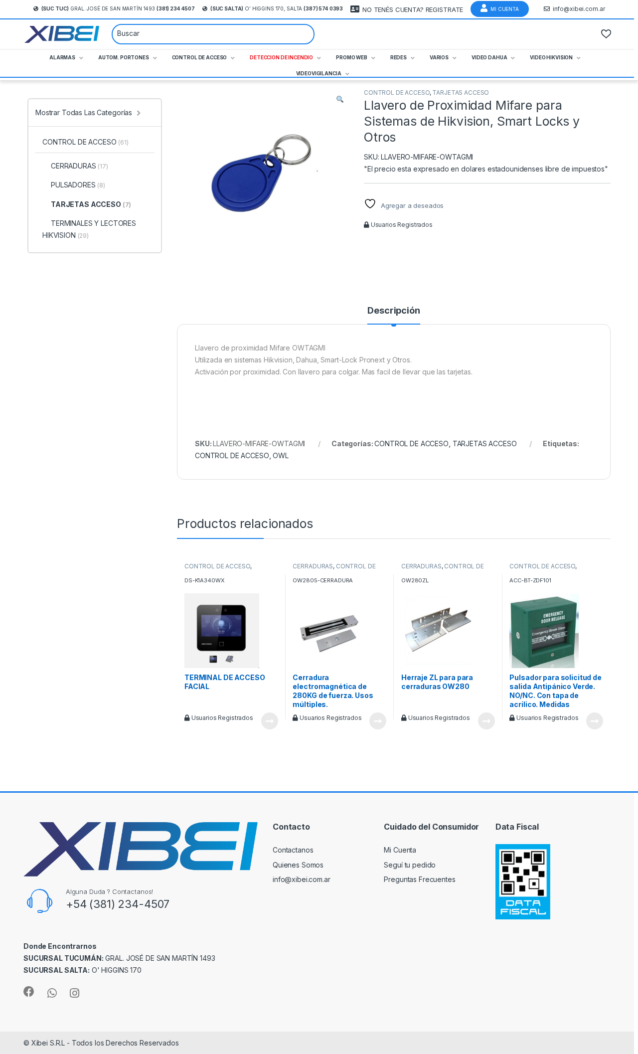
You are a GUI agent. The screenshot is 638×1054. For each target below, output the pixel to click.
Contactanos (293, 850)
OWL (281, 455)
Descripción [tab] (393, 311)
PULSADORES (78, 184)
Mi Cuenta (504, 9)
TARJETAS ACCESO (460, 92)
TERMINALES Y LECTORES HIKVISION (89, 229)
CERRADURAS (313, 566)
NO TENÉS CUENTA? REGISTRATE (412, 9)
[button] (340, 99)
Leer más (269, 720)
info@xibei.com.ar (579, 8)
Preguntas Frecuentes (419, 879)
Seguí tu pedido (410, 865)
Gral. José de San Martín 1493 (118, 8)
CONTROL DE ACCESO (397, 92)
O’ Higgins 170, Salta (276, 8)
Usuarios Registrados (401, 224)
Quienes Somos (298, 865)
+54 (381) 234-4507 (117, 903)
